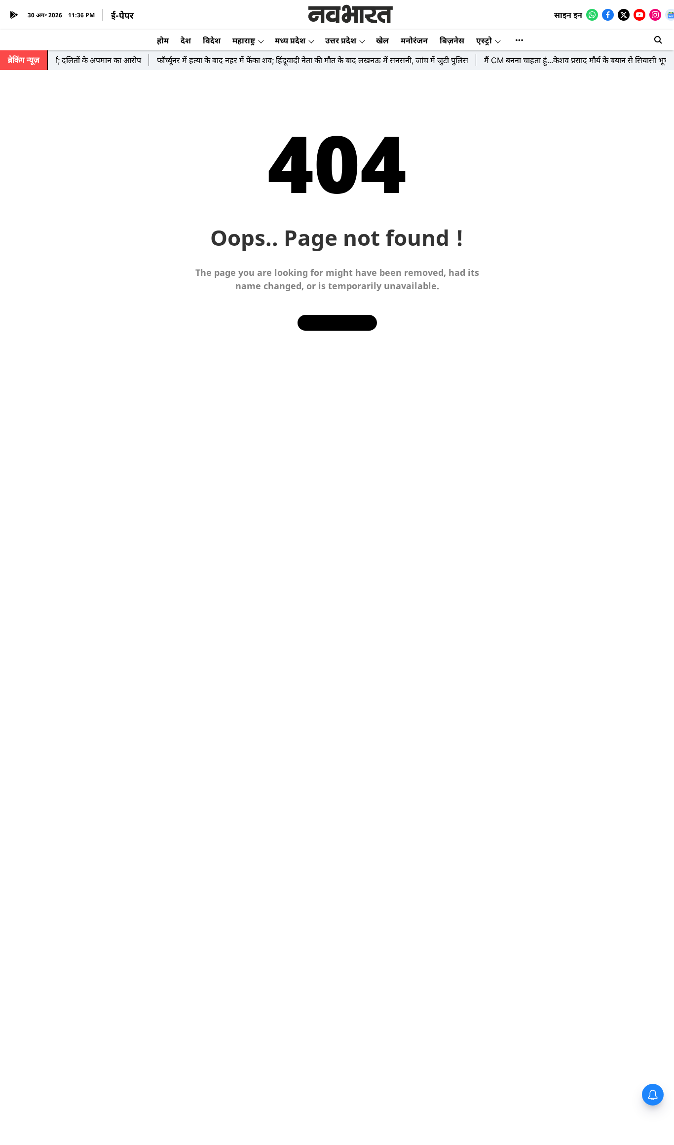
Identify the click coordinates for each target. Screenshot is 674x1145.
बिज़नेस (452, 40)
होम (163, 40)
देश (186, 40)
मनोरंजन (414, 40)
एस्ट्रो (484, 40)
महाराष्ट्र (243, 40)
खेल (382, 40)
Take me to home (337, 322)
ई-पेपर (122, 15)
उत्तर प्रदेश (340, 40)
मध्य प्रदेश (290, 40)
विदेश (212, 40)
